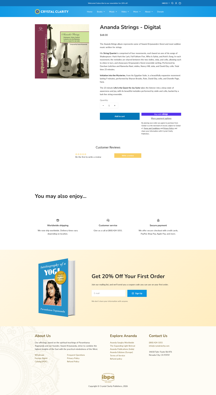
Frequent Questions (76, 355)
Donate (160, 11)
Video (124, 11)
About (147, 11)
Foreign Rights (41, 358)
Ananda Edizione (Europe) (121, 352)
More (135, 11)
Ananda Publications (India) (122, 349)
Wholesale (39, 355)
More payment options (161, 118)
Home (89, 11)
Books (99, 11)
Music (112, 11)
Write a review (128, 155)
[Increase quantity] (114, 105)
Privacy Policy (73, 358)
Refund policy (116, 358)
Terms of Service (117, 355)
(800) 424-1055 (156, 342)
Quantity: (104, 100)
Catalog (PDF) (41, 361)
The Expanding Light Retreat (122, 346)
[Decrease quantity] (103, 105)
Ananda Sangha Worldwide (122, 342)
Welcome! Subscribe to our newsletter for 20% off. (108, 3)
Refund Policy (73, 361)
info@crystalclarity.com (159, 346)
